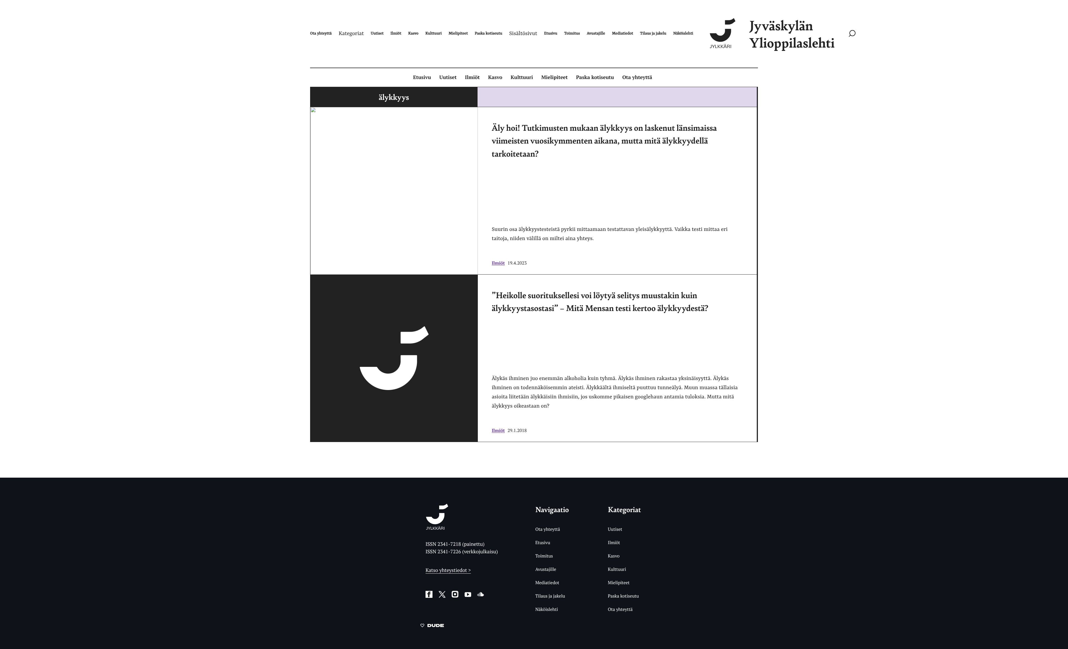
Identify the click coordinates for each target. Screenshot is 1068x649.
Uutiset (448, 77)
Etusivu (422, 77)
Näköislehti (546, 609)
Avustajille (545, 569)
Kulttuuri (522, 77)
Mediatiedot (547, 582)
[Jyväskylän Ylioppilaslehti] (437, 528)
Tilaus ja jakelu (550, 596)
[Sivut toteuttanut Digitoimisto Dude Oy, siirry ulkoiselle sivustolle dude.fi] (432, 626)
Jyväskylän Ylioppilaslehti (791, 33)
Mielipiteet (554, 77)
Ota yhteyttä (637, 77)
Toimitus (544, 556)
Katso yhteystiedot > (448, 570)
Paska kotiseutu (595, 77)
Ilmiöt (472, 77)
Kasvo (495, 77)
